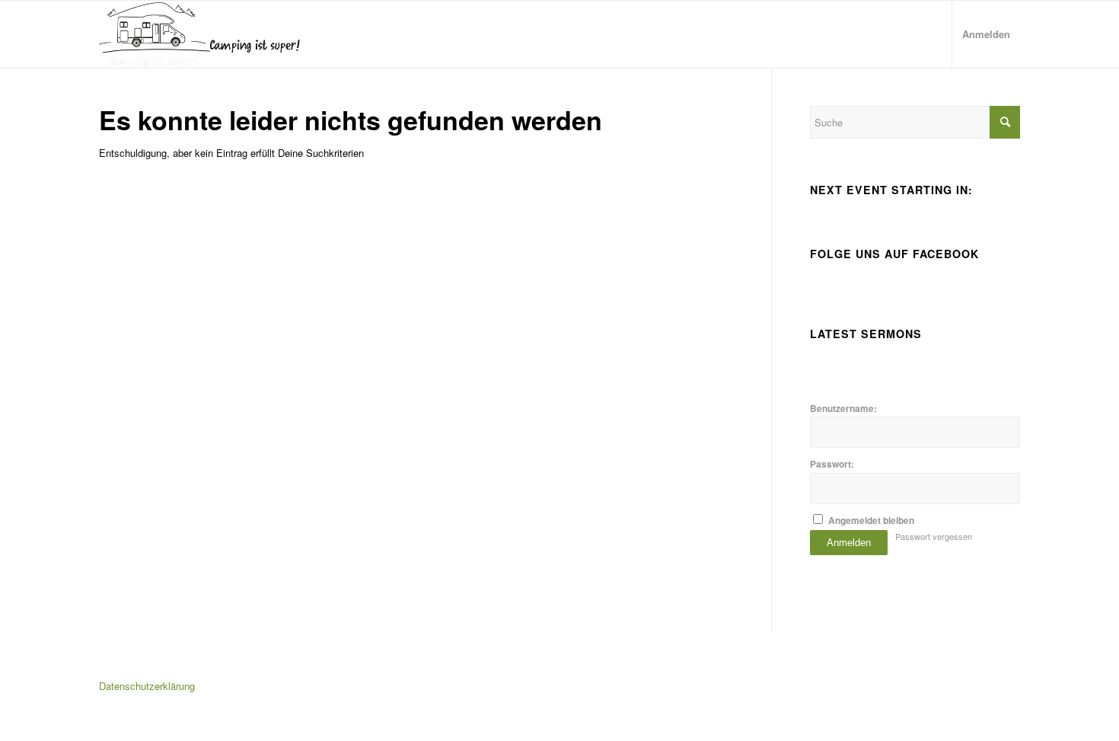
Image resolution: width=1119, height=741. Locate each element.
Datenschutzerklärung (147, 686)
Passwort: (832, 464)
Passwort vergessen (933, 536)
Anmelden (849, 542)
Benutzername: (843, 408)
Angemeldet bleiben (871, 520)
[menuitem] (986, 34)
